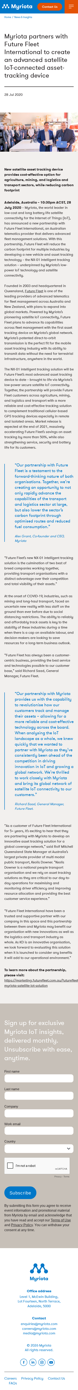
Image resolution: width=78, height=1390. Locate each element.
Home (7, 17)
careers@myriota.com (39, 1328)
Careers (10, 1378)
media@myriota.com (39, 1333)
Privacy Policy (32, 1378)
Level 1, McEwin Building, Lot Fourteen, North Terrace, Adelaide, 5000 (39, 1301)
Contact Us (49, 7)
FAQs (13, 1383)
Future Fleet (34, 291)
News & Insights (23, 17)
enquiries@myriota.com (39, 1324)
